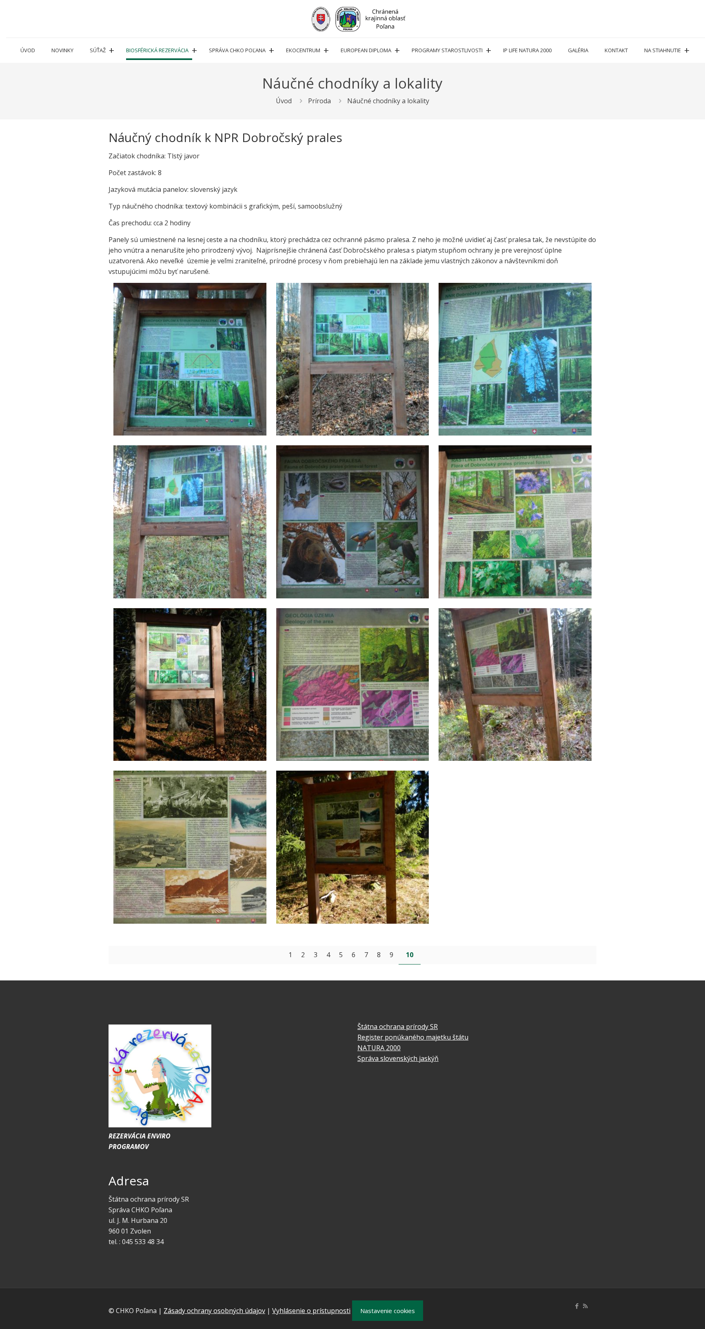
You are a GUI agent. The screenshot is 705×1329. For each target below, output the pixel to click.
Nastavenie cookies (387, 1311)
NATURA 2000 (379, 1047)
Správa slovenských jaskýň (398, 1058)
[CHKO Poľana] (358, 19)
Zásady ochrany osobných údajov (214, 1310)
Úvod (284, 100)
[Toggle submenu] (112, 50)
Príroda (319, 100)
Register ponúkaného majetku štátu (412, 1037)
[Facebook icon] (577, 1306)
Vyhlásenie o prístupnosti (311, 1310)
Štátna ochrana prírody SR (397, 1026)
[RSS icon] (585, 1306)
